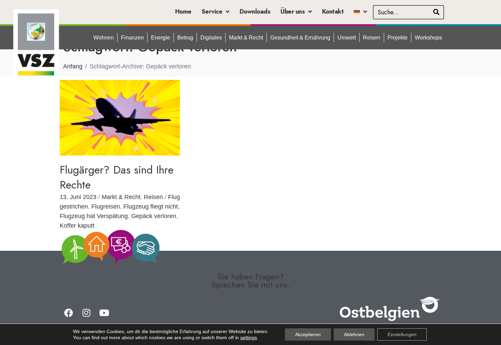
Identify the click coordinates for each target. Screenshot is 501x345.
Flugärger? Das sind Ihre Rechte (116, 177)
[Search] (436, 12)
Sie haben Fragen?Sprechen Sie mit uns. (250, 280)
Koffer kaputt (77, 225)
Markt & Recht (121, 197)
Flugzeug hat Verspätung (94, 216)
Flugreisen (105, 206)
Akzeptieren (308, 334)
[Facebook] (68, 313)
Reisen (153, 197)
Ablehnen (354, 334)
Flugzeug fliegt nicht (150, 206)
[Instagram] (86, 313)
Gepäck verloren (153, 216)
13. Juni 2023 (78, 197)
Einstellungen (402, 334)
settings (248, 337)
